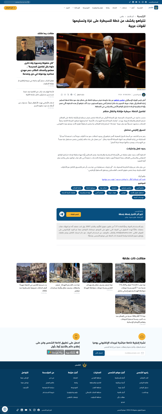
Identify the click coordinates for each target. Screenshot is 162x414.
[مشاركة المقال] (75, 95)
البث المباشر (9, 8)
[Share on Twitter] (69, 94)
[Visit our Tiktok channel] (130, 2)
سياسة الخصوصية (48, 387)
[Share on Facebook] (72, 94)
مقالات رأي (121, 397)
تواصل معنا (24, 383)
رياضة (107, 8)
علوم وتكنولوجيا (97, 8)
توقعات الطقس (72, 397)
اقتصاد (114, 8)
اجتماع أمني (99, 192)
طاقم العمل (50, 383)
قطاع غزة (103, 188)
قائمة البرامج (143, 383)
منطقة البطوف (96, 397)
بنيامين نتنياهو (126, 188)
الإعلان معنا (24, 378)
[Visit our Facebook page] (146, 2)
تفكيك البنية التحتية (68, 192)
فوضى (123, 192)
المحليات (97, 372)
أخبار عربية (121, 387)
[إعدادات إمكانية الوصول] (5, 409)
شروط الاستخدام (48, 392)
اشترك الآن (99, 353)
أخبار (133, 8)
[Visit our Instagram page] (142, 2)
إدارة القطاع (77, 188)
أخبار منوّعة (73, 372)
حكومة (114, 188)
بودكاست (145, 392)
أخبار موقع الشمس (116, 372)
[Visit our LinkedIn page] (133, 2)
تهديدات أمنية (138, 197)
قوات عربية (112, 192)
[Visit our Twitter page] (139, 2)
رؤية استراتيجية (85, 192)
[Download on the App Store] (72, 352)
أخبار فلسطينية (120, 378)
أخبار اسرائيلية (120, 383)
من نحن (51, 378)
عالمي (122, 16)
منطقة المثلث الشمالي (93, 392)
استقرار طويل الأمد (137, 192)
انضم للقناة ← (73, 214)
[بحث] (28, 2)
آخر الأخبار (130, 16)
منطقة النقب (96, 387)
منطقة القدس (96, 378)
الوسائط (77, 8)
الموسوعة (86, 8)
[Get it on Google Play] (55, 352)
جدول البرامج (144, 387)
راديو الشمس (142, 372)
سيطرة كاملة (90, 188)
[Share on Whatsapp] (62, 94)
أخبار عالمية (121, 392)
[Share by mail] (65, 94)
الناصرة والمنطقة (95, 383)
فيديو (123, 402)
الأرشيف (25, 387)
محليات (124, 8)
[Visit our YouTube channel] (136, 2)
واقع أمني (139, 188)
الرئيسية (140, 8)
